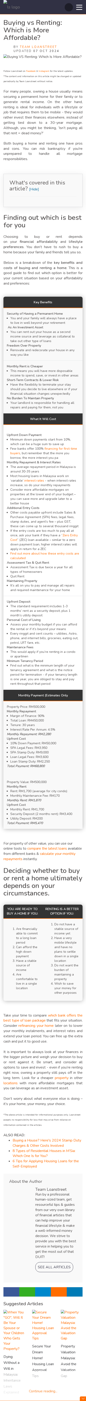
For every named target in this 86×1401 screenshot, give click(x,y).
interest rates (34, 480)
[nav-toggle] (79, 7)
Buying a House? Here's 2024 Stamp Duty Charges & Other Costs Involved (47, 1143)
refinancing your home (35, 1025)
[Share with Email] (59, 1292)
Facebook (31, 71)
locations (10, 1083)
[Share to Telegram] (43, 1292)
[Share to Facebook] (11, 1292)
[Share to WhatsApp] (27, 1292)
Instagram (44, 71)
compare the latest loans (47, 848)
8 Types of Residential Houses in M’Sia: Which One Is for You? (44, 1153)
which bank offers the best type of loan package (43, 1018)
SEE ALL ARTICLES (54, 1267)
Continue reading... (43, 1391)
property (62, 1077)
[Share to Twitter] (75, 1292)
